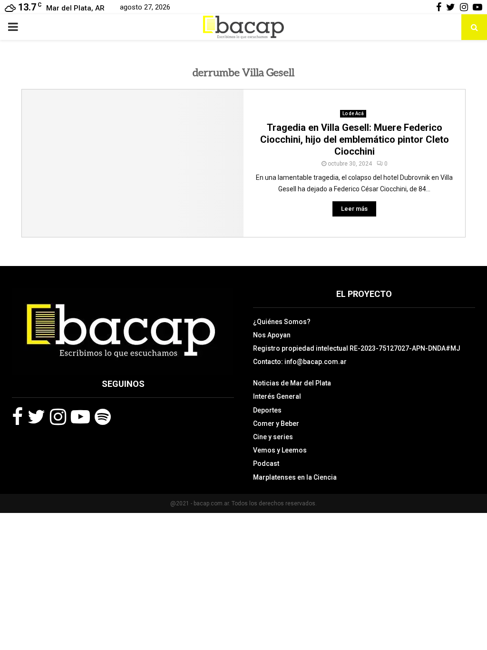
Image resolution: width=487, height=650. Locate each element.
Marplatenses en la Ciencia (295, 477)
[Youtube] (80, 416)
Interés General (277, 396)
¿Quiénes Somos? (282, 321)
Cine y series (273, 437)
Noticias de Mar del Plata (292, 383)
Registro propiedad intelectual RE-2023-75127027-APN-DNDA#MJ (356, 348)
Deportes (267, 410)
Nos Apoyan (272, 335)
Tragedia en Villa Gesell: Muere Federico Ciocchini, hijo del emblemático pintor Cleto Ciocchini (354, 139)
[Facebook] (17, 416)
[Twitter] (36, 416)
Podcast (266, 463)
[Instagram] (58, 416)
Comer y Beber (276, 423)
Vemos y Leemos (280, 450)
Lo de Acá (353, 113)
